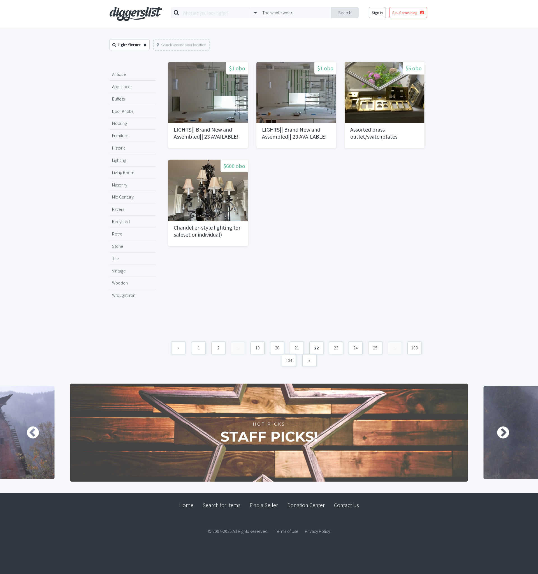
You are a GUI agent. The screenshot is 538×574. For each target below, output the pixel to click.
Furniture (120, 135)
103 (414, 348)
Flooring (119, 123)
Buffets (118, 99)
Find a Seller (264, 504)
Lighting (119, 160)
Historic (119, 148)
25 (375, 348)
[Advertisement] (296, 297)
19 (257, 348)
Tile (115, 258)
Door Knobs (122, 111)
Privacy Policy (317, 531)
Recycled (121, 221)
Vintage (119, 271)
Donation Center (306, 504)
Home (186, 504)
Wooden (120, 283)
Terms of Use (286, 531)
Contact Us (346, 504)
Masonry (119, 185)
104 (289, 360)
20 (277, 348)
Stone (117, 246)
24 (355, 348)
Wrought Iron (123, 295)
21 (296, 348)
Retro (117, 234)
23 (336, 348)
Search (344, 12)
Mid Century (123, 197)
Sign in (377, 12)
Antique (119, 74)
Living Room (123, 172)
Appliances (122, 86)
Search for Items (221, 504)
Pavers (118, 209)
